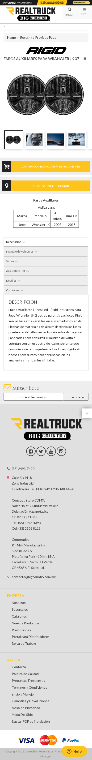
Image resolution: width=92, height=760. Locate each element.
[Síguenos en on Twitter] (41, 451)
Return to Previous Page (38, 37)
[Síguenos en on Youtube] (51, 451)
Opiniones (12, 290)
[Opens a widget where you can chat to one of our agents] (74, 752)
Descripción (13, 242)
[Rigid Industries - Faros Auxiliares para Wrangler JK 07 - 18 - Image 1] (13, 139)
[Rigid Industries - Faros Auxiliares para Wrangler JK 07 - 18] (46, 50)
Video (10, 261)
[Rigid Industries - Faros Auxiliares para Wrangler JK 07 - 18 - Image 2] (34, 139)
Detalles (11, 280)
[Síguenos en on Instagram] (61, 451)
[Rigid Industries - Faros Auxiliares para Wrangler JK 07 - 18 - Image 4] (76, 139)
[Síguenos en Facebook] (31, 451)
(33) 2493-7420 (23, 469)
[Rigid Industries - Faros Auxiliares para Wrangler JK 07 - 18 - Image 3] (55, 139)
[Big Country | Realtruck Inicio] (31, 14)
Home (11, 37)
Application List (15, 271)
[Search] (69, 12)
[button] (69, 12)
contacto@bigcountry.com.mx (34, 577)
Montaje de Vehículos (19, 251)
